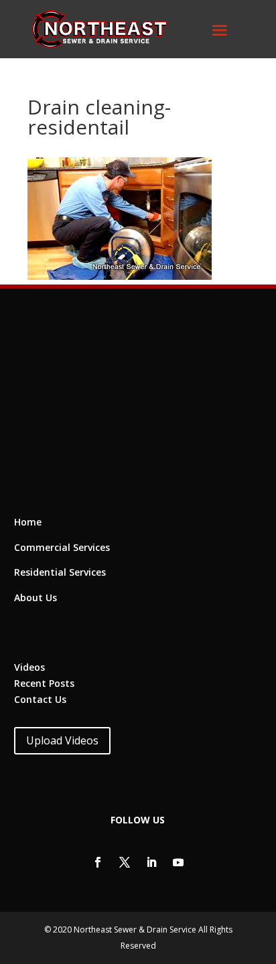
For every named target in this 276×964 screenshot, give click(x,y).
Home (28, 521)
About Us (35, 597)
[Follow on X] (124, 862)
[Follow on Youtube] (178, 862)
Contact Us (40, 699)
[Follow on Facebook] (98, 862)
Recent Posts (44, 683)
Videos (29, 667)
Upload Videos (62, 740)
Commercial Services (62, 547)
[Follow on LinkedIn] (151, 862)
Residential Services (60, 572)
